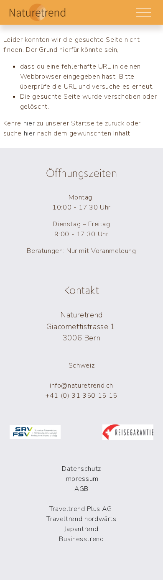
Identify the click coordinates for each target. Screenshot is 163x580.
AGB (81, 488)
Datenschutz (81, 468)
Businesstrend (81, 539)
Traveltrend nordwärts (81, 519)
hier (29, 123)
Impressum (81, 478)
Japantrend (81, 529)
